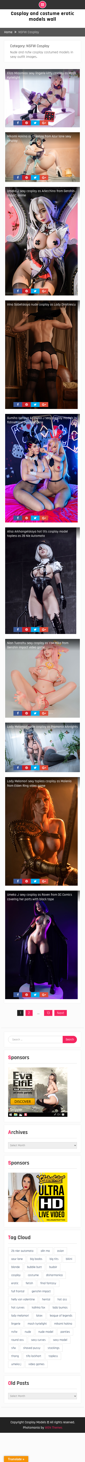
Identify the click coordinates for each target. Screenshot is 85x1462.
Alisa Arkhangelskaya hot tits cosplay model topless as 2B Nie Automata (37, 533)
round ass (17, 1340)
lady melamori (20, 1316)
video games (36, 1364)
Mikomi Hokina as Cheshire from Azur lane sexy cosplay (39, 138)
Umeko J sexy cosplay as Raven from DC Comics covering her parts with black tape (39, 897)
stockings (54, 1348)
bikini (69, 1259)
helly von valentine (23, 1299)
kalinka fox (38, 1307)
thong (15, 1356)
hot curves (18, 1307)
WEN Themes (53, 1427)
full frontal (17, 1291)
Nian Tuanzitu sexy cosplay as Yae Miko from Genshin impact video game (37, 645)
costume (33, 1275)
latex (39, 1316)
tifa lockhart (33, 1356)
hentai (46, 1299)
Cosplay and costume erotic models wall (42, 16)
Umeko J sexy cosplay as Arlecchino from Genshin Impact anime (41, 193)
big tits (54, 1259)
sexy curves (38, 1340)
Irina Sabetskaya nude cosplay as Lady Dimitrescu (41, 304)
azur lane (17, 1259)
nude (28, 1332)
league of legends (61, 1316)
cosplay (16, 1275)
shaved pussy (31, 1348)
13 (48, 1013)
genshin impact (41, 1291)
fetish (29, 1283)
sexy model (60, 1340)
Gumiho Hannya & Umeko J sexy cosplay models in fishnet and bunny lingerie (41, 420)
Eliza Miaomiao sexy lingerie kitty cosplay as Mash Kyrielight (41, 75)
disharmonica (54, 1275)
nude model (45, 1332)
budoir (53, 1267)
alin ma (45, 1251)
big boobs (36, 1259)
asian (60, 1251)
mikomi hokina (63, 1324)
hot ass (62, 1299)
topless (53, 1356)
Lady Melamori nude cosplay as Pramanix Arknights (42, 727)
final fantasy (48, 1283)
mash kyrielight (37, 1324)
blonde (15, 1267)
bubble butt (34, 1267)
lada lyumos (60, 1307)
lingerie (15, 1324)
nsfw (14, 1332)
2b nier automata (22, 1251)
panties (65, 1332)
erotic (14, 1283)
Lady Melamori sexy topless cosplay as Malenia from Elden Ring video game (39, 783)
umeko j (16, 1364)
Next (60, 1013)
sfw (13, 1348)
